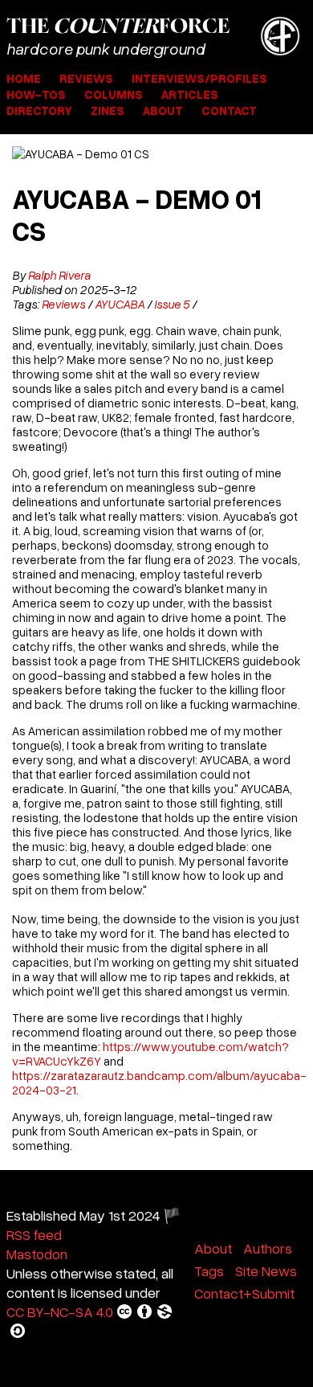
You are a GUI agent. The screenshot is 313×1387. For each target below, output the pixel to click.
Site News (266, 1270)
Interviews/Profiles (199, 78)
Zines (107, 110)
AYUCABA (119, 304)
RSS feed (34, 1234)
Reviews (86, 78)
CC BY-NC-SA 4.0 (59, 1311)
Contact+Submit (244, 1293)
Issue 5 (171, 304)
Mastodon (36, 1253)
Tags (209, 1270)
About (163, 110)
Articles (189, 94)
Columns (113, 94)
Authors (267, 1248)
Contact (229, 110)
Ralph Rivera (59, 275)
